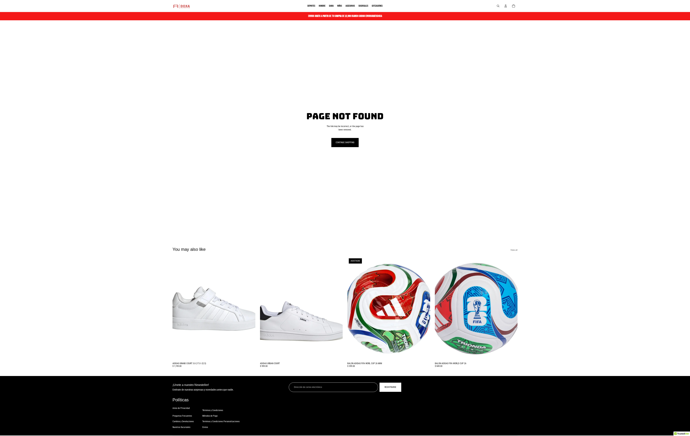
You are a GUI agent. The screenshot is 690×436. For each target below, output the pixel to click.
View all (514, 250)
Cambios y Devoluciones (183, 421)
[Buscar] (498, 6)
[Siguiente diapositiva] (250, 309)
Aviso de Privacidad (181, 408)
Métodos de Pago (210, 416)
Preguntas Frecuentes (182, 416)
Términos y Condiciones (212, 410)
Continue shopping (345, 142)
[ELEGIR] (250, 355)
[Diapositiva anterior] (177, 309)
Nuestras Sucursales (181, 427)
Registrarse (390, 387)
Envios (205, 427)
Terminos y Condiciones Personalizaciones (221, 421)
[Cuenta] (506, 6)
